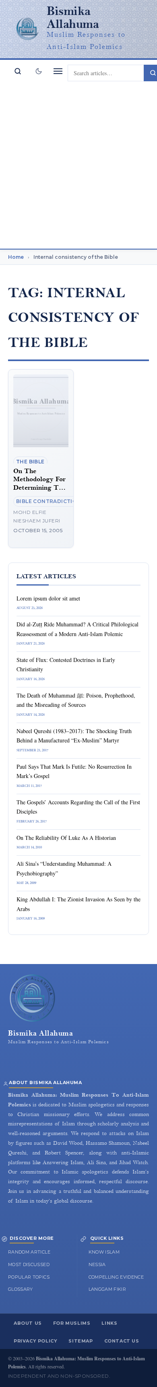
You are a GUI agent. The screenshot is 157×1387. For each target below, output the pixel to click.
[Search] (17, 71)
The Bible (30, 462)
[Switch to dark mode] (38, 71)
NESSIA (97, 1264)
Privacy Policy (35, 1341)
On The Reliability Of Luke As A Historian (66, 838)
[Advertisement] (78, 166)
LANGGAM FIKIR (107, 1289)
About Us (28, 1323)
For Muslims (72, 1323)
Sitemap (80, 1341)
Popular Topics (29, 1277)
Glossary (20, 1289)
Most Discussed (29, 1264)
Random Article (29, 1252)
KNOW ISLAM (104, 1252)
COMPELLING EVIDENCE (116, 1277)
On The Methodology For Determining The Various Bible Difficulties (39, 487)
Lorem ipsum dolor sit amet (48, 598)
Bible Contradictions (50, 501)
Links (109, 1323)
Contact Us (121, 1341)
